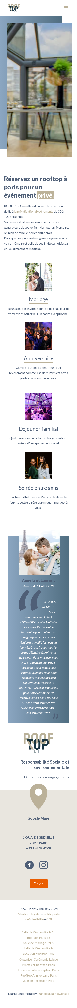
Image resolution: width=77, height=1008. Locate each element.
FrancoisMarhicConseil (53, 993)
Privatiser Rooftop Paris (38, 964)
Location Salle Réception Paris (38, 970)
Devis (39, 883)
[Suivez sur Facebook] (29, 865)
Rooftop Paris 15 (38, 937)
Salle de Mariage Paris (38, 943)
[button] (59, 624)
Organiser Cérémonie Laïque (38, 959)
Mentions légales (29, 914)
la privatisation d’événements (33, 211)
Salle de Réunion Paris (38, 948)
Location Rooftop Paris (38, 953)
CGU (49, 919)
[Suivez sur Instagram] (43, 865)
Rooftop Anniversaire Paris (38, 975)
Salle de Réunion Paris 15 (38, 932)
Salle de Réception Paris (39, 980)
